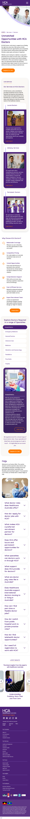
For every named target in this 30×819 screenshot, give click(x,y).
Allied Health (5, 753)
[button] (2, 681)
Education (5, 746)
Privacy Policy (4, 724)
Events (4, 778)
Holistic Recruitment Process (8, 788)
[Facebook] (13, 718)
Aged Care (5, 768)
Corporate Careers (6, 737)
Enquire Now (15, 310)
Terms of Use (11, 724)
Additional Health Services (8, 756)
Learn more (9, 141)
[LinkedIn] (4, 718)
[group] (15, 688)
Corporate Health (6, 747)
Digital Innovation (6, 770)
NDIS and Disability (6, 754)
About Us (4, 732)
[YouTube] (16, 718)
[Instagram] (7, 718)
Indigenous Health (6, 766)
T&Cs (17, 723)
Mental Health (5, 763)
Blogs (4, 776)
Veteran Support (6, 764)
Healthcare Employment (7, 744)
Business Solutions (6, 786)
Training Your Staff (6, 790)
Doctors (4, 751)
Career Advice (5, 780)
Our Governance (6, 734)
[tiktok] (10, 718)
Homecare (5, 749)
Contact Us (5, 736)
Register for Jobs (8, 70)
